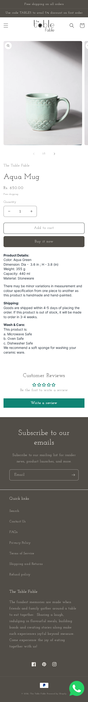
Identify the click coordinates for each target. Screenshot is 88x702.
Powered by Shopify (57, 694)
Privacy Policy (20, 543)
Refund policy (20, 574)
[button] (6, 25)
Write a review (44, 403)
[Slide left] (34, 154)
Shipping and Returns (26, 564)
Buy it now (44, 241)
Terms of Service (21, 553)
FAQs (13, 532)
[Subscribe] (73, 474)
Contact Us (17, 521)
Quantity (10, 202)
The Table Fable (38, 694)
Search (14, 511)
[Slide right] (54, 154)
